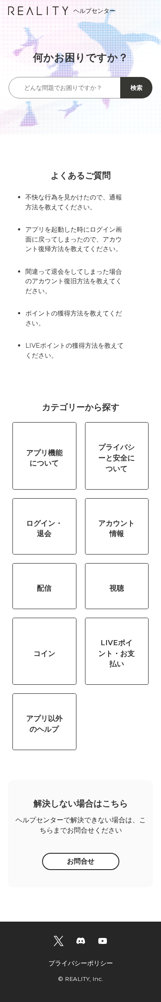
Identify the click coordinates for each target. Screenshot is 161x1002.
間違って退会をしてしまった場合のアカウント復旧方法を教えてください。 (73, 281)
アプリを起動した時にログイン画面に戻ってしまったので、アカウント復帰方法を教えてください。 (73, 239)
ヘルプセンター (94, 11)
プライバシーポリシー (81, 963)
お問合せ (80, 861)
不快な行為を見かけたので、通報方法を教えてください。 (73, 202)
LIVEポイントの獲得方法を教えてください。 (74, 350)
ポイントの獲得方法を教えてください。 (73, 318)
